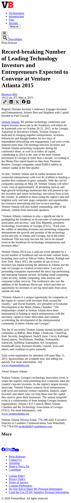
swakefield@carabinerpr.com (35, 426)
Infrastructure (16, 16)
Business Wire (9, 94)
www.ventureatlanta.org (15, 365)
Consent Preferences (20, 485)
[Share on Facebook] (23, 102)
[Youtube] (17, 450)
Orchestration (16, 13)
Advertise (14, 463)
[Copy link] (4, 102)
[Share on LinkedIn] (11, 102)
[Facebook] (3, 450)
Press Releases (17, 456)
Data (11, 19)
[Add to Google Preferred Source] (28, 102)
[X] (10, 450)
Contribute (15, 469)
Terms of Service (18, 482)
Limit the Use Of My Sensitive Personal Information (39, 492)
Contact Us (15, 459)
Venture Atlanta (10, 121)
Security (13, 23)
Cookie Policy (17, 475)
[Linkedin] (13, 450)
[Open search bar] (5, 38)
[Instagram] (6, 450)
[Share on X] (17, 102)
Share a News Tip (19, 466)
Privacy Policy (17, 479)
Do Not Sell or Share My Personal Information (35, 488)
